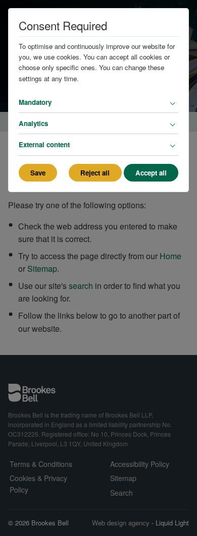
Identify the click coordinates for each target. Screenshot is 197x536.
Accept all (151, 172)
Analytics (33, 123)
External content (44, 144)
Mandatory (35, 102)
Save (37, 172)
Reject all (95, 172)
